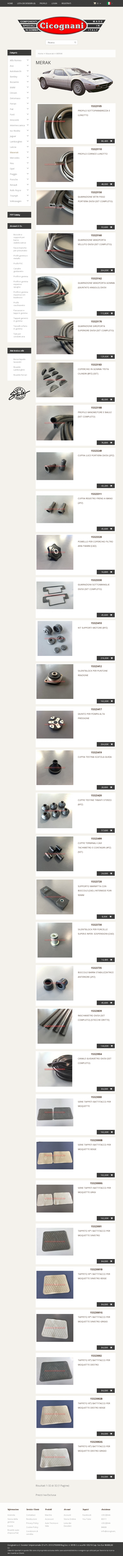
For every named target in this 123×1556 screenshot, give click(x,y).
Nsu (12, 163)
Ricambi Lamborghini (19, 368)
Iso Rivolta (15, 130)
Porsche (14, 179)
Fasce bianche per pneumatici (20, 249)
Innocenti (14, 119)
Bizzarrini (14, 82)
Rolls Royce (15, 190)
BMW (12, 87)
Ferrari (13, 103)
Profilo (43, 3)
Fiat (12, 109)
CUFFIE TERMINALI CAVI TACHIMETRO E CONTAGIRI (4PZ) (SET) (94, 847)
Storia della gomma (13, 1520)
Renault (13, 184)
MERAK (59, 53)
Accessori (49, 1519)
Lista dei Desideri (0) (26, 3)
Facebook (86, 1515)
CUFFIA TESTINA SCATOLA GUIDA (95, 756)
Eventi (10, 1526)
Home (10, 3)
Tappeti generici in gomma (21, 319)
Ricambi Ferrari (20, 375)
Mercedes (15, 157)
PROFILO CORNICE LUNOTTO (93, 153)
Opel (12, 168)
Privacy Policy (32, 1523)
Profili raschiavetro (19, 304)
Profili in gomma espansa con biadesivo (21, 295)
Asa (12, 65)
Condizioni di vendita (32, 1532)
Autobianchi (15, 71)
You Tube (86, 1519)
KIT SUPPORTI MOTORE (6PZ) (93, 627)
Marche (48, 1515)
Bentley (13, 76)
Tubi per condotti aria (19, 335)
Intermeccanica (17, 125)
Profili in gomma (21, 276)
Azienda (11, 1515)
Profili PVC (18, 263)
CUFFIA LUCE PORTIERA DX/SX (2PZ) (96, 455)
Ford (12, 114)
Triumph (14, 195)
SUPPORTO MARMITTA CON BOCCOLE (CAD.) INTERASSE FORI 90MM (95, 890)
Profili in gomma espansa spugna (21, 284)
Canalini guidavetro (18, 270)
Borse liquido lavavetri (20, 360)
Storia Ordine (70, 1519)
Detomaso (15, 98)
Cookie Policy (32, 1527)
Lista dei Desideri (67, 1524)
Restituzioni (31, 1519)
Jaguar (13, 136)
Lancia (13, 147)
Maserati (14, 152)
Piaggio (13, 174)
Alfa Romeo (15, 60)
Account (67, 1515)
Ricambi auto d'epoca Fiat (13, 1531)
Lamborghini (16, 141)
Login (54, 3)
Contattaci (30, 1515)
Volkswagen (15, 201)
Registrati (66, 3)
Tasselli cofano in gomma (20, 327)
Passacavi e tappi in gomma (20, 311)
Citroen (13, 92)
